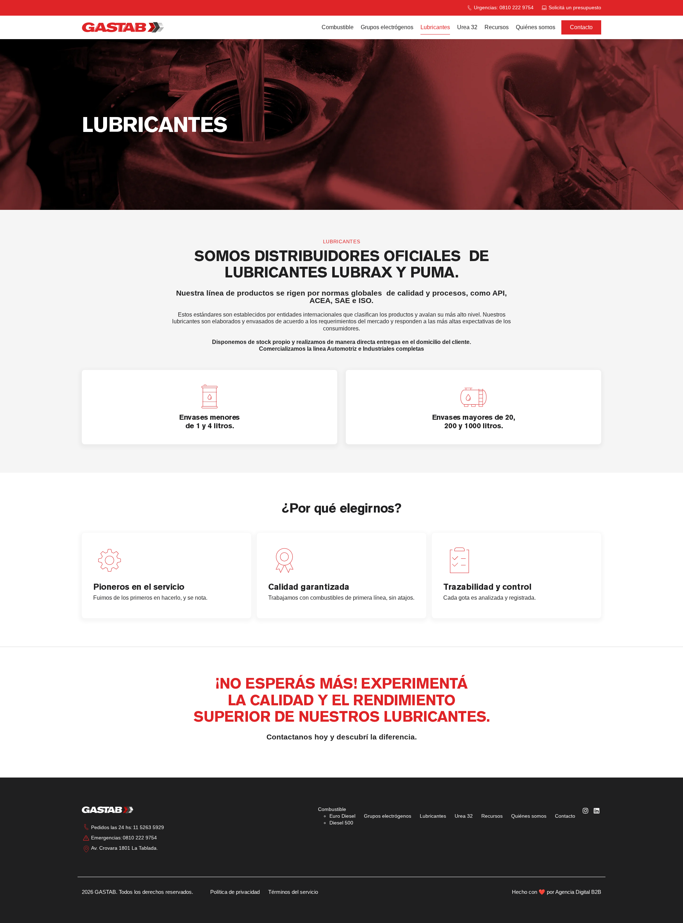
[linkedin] (596, 811)
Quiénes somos (535, 27)
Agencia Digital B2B (578, 892)
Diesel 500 (341, 823)
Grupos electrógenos (387, 27)
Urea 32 (467, 27)
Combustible (338, 27)
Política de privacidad (235, 892)
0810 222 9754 (140, 837)
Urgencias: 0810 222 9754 (504, 7)
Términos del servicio (293, 892)
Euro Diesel (342, 816)
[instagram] (585, 811)
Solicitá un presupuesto (575, 7)
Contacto (581, 27)
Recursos (497, 27)
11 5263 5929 (148, 827)
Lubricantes (435, 27)
